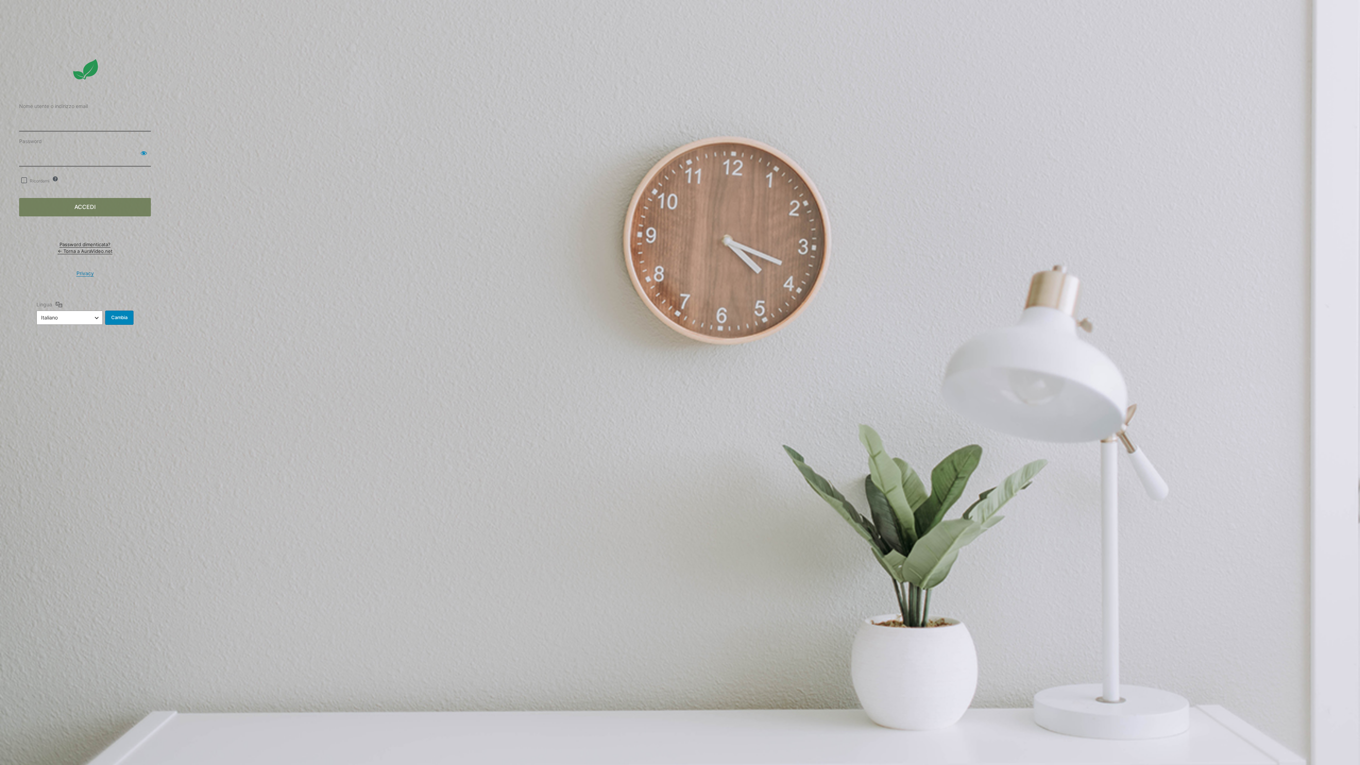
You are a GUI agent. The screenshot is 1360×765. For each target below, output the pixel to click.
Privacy (85, 273)
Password (30, 141)
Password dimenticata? (85, 244)
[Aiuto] (55, 179)
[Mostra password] (144, 153)
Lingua (44, 304)
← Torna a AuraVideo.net (85, 251)
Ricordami (40, 180)
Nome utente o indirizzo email (53, 106)
